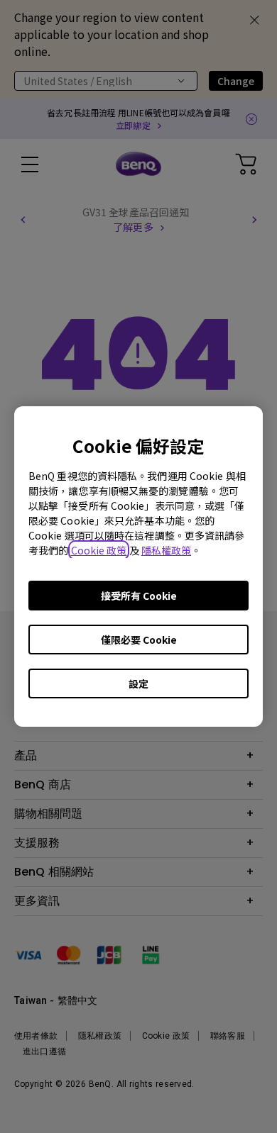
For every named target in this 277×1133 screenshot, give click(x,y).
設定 (138, 683)
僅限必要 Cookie (139, 639)
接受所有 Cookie (139, 595)
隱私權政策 (166, 550)
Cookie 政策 (99, 550)
